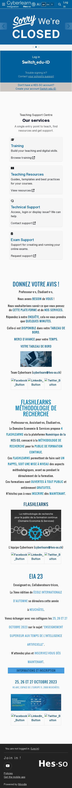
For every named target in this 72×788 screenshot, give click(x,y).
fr (52, 4)
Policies (8, 773)
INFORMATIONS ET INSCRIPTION (36, 670)
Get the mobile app (14, 777)
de (47, 4)
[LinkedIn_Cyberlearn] (36, 382)
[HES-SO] (53, 763)
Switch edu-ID (48, 89)
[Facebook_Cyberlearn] (19, 382)
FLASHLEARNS (36, 504)
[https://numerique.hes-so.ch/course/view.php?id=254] (36, 525)
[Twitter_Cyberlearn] (53, 382)
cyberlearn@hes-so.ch (46, 372)
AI (39, 4)
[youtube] (8, 766)
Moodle (22, 784)
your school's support (41, 76)
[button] (59, 4)
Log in (65, 4)
